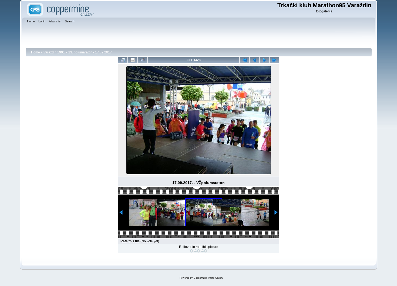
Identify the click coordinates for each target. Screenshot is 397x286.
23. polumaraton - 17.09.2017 (90, 52)
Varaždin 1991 (54, 52)
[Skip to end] (274, 60)
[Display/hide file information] (132, 60)
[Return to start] (244, 60)
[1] (191, 251)
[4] (202, 251)
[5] (205, 251)
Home (35, 52)
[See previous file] (254, 60)
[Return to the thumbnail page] (122, 60)
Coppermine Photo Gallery (208, 278)
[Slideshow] (142, 60)
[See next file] (264, 60)
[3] (198, 251)
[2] (195, 251)
